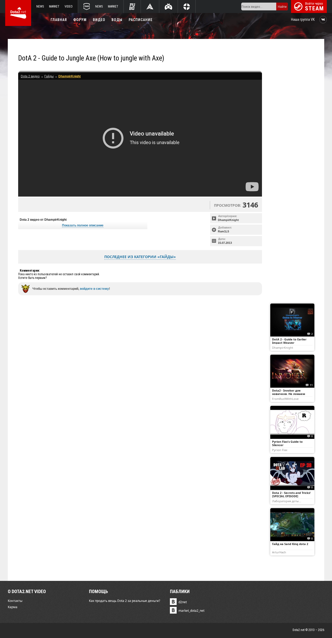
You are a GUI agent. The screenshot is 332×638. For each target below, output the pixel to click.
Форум (80, 20)
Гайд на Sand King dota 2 (290, 544)
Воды (117, 20)
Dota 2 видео (30, 76)
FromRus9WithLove (285, 398)
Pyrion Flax (279, 450)
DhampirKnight (228, 219)
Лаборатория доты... (286, 501)
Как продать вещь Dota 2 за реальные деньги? (124, 601)
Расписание (141, 20)
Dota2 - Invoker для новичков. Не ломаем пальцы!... (288, 393)
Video (69, 6)
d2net (182, 602)
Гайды (49, 76)
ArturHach (279, 552)
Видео (99, 20)
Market (54, 6)
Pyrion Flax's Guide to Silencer (287, 443)
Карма (12, 607)
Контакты (15, 601)
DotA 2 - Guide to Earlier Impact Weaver (289, 341)
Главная (59, 20)
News (40, 6)
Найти (282, 7)
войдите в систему (94, 289)
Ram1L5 (223, 231)
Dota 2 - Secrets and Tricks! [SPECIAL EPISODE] (291, 494)
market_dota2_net (191, 610)
